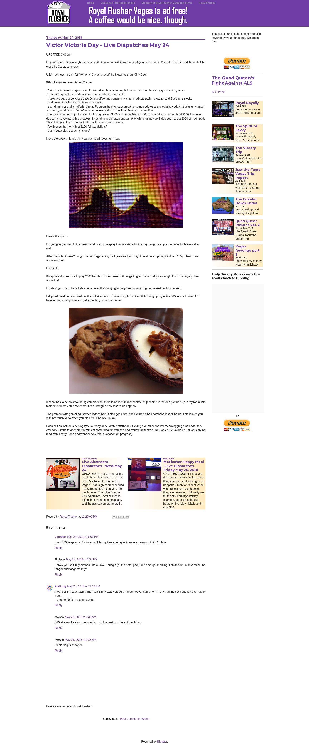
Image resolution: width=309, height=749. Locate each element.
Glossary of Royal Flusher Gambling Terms (166, 2)
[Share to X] (120, 517)
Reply (58, 547)
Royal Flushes (207, 2)
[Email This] (114, 517)
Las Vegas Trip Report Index (118, 2)
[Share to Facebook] (124, 517)
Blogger (162, 741)
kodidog (60, 586)
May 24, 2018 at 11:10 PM (83, 586)
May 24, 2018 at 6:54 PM (81, 559)
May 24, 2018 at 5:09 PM (82, 536)
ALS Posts (218, 91)
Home (90, 2)
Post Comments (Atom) (134, 718)
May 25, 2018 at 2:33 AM (80, 639)
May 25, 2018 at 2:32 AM (80, 617)
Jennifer (60, 536)
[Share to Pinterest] (127, 517)
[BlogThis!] (117, 517)
